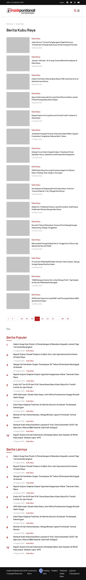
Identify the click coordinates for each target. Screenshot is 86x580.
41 (37, 319)
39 (27, 319)
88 (63, 319)
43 (48, 319)
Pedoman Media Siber (63, 573)
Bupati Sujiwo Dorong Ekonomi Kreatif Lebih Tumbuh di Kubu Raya (54, 116)
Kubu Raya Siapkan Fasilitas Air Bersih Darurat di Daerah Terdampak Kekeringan (44, 406)
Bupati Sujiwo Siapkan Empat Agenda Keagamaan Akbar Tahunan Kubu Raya (46, 375)
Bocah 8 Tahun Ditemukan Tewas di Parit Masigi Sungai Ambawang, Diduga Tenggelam (54, 226)
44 (53, 319)
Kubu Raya (20, 24)
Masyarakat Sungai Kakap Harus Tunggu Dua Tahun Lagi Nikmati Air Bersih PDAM (55, 244)
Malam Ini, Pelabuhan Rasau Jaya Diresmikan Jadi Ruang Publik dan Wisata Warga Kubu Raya (55, 208)
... (17, 319)
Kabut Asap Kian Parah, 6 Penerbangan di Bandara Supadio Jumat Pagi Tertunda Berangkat (46, 345)
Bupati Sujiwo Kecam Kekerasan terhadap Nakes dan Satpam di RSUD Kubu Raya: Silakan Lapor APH (45, 436)
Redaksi (55, 570)
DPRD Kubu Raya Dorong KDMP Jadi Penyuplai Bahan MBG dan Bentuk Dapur (55, 299)
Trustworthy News (32, 572)
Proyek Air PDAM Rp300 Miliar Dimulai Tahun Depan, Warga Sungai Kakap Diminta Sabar (55, 263)
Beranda (10, 24)
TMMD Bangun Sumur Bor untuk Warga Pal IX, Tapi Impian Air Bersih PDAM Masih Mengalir (55, 281)
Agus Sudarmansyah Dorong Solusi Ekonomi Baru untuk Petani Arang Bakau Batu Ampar (55, 98)
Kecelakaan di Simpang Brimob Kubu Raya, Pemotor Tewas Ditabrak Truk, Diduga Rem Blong (53, 189)
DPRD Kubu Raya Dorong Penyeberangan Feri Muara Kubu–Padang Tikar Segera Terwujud (53, 171)
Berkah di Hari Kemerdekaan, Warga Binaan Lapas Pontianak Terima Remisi (44, 416)
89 (68, 319)
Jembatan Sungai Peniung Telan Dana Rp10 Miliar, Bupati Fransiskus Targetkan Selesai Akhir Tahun (55, 135)
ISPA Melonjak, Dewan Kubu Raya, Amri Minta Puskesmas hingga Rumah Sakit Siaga (46, 396)
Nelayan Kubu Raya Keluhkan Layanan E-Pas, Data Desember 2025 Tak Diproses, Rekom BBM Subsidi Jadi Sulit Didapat (45, 426)
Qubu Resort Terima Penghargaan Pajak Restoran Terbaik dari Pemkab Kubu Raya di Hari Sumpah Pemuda (54, 43)
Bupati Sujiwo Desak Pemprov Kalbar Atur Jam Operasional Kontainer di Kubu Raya (45, 355)
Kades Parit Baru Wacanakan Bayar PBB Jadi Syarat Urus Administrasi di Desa (55, 80)
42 (42, 319)
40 (32, 319)
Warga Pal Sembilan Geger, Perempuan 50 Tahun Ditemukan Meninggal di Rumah (46, 365)
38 (22, 319)
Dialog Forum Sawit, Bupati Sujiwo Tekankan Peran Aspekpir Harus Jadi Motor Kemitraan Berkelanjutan (53, 153)
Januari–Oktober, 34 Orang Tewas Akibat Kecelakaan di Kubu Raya (54, 61)
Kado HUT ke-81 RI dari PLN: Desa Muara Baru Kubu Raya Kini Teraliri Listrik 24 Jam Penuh (44, 385)
